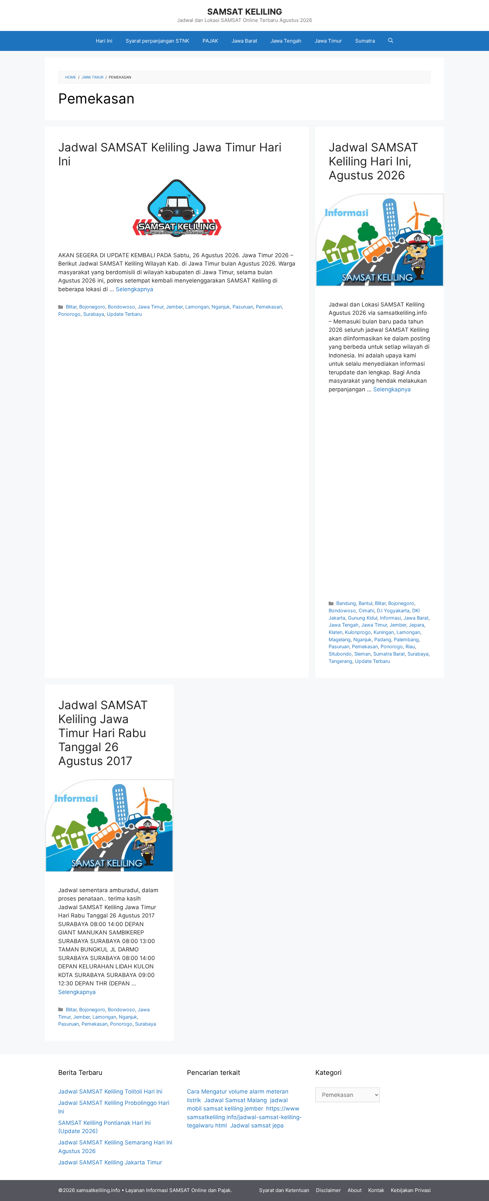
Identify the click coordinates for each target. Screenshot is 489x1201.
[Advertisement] (380, 496)
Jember (174, 306)
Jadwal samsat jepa (257, 1125)
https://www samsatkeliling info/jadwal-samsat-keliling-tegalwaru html (244, 1117)
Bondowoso (121, 306)
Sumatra (365, 41)
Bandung (346, 603)
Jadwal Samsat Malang (235, 1100)
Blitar (71, 306)
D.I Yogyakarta (393, 610)
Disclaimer (328, 1190)
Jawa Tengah (285, 41)
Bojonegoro (92, 306)
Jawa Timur (328, 41)
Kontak (376, 1190)
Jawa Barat (244, 41)
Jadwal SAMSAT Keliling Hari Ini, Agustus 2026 (373, 161)
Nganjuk (221, 306)
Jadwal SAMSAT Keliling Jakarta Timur (110, 1162)
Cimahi (366, 610)
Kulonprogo (358, 632)
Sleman (362, 654)
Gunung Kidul (362, 618)
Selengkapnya (134, 289)
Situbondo (340, 654)
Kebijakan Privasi (411, 1190)
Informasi (390, 618)
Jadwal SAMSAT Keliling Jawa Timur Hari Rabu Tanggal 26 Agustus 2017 (103, 733)
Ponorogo (69, 314)
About (355, 1190)
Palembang (406, 639)
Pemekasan (269, 306)
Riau (410, 646)
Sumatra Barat (389, 654)
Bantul (365, 603)
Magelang (340, 639)
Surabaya (93, 314)
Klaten (335, 632)
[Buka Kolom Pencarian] (391, 41)
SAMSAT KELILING (244, 12)
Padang (382, 639)
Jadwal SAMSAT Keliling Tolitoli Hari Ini (110, 1091)
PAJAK (210, 41)
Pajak (224, 1190)
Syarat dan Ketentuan (284, 1190)
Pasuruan (243, 306)
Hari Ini (104, 41)
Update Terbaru (124, 314)
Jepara (416, 625)
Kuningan (384, 632)
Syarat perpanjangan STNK (157, 41)
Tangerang (340, 661)
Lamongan (197, 306)
